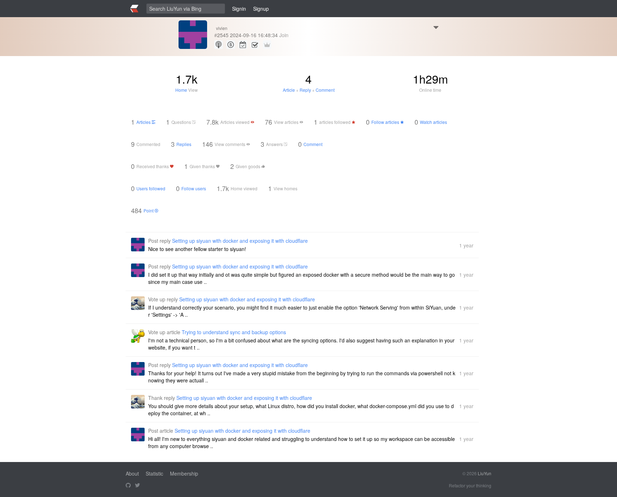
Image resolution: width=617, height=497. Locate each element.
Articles (144, 122)
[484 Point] (230, 44)
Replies (183, 144)
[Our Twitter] (137, 485)
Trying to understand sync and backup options (234, 332)
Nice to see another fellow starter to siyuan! (197, 248)
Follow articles (385, 122)
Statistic (154, 473)
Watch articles (433, 122)
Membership (184, 473)
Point (149, 210)
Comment (325, 90)
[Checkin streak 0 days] (243, 44)
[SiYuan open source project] (128, 485)
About (132, 473)
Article (289, 90)
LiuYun (484, 473)
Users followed (150, 188)
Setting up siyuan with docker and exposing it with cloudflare (240, 240)
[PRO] (267, 44)
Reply (305, 90)
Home (181, 90)
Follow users (193, 188)
